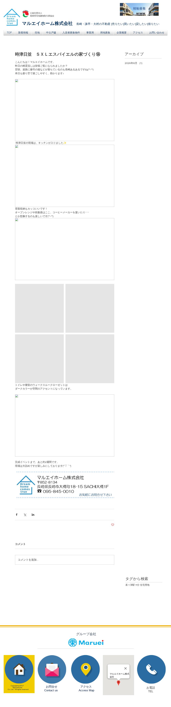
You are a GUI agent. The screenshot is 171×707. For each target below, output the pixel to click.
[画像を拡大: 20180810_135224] (39, 308)
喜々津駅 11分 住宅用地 (137, 585)
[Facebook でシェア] (16, 514)
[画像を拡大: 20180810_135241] (39, 358)
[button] (37, 32)
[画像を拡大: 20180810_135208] (89, 308)
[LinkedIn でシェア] (33, 514)
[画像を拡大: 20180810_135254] (89, 358)
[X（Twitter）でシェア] (24, 514)
